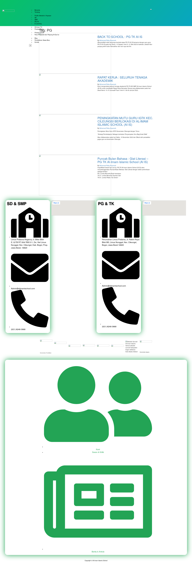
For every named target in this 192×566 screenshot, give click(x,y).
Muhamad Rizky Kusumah (108, 40)
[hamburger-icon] (151, 9)
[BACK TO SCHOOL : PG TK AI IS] (75, 53)
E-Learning (38, 24)
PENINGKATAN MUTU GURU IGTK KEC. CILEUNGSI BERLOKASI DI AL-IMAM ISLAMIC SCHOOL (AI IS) (125, 121)
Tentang (37, 12)
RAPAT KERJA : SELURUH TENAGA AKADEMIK (122, 79)
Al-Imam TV (38, 27)
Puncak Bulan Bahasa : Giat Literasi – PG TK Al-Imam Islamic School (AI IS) (123, 160)
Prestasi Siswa (39, 29)
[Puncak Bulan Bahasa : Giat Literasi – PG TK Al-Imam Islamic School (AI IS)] (75, 175)
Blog (36, 38)
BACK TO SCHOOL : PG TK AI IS (120, 36)
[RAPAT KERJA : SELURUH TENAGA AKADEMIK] (75, 94)
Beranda (37, 10)
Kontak (37, 42)
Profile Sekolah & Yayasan (43, 16)
